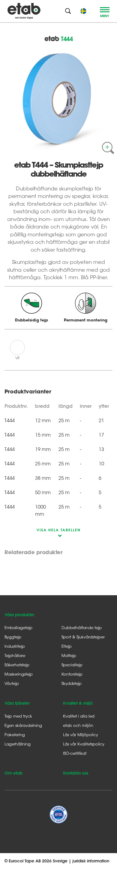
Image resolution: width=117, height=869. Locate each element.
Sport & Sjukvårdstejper (83, 636)
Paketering (14, 734)
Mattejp (69, 655)
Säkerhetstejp (16, 664)
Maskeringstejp (18, 673)
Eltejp (67, 646)
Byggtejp (12, 636)
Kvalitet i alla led (78, 715)
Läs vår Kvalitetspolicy (83, 743)
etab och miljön (78, 725)
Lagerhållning (17, 743)
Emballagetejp (18, 627)
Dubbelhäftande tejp (82, 627)
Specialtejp (72, 664)
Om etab (13, 773)
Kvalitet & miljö (78, 703)
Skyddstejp (72, 683)
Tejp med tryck (18, 715)
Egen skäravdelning (23, 725)
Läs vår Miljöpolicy (80, 734)
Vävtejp (11, 683)
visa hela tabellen (59, 529)
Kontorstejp (72, 673)
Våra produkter (19, 614)
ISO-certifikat (74, 753)
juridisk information (90, 861)
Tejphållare (14, 655)
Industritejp (14, 646)
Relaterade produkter (33, 552)
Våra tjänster (16, 703)
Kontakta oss (75, 773)
